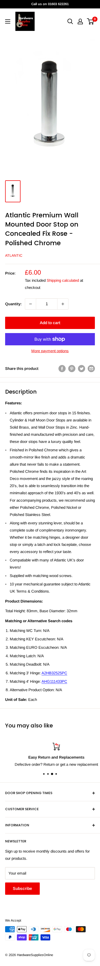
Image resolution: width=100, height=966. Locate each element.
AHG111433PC (54, 681)
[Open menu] (7, 21)
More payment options (50, 351)
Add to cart (50, 323)
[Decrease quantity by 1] (30, 304)
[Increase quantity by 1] (62, 304)
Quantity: (13, 304)
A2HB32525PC (54, 673)
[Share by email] (91, 368)
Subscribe (22, 888)
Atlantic (13, 255)
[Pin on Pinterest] (71, 368)
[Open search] (70, 21)
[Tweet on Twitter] (81, 368)
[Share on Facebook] (62, 368)
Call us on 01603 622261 (50, 4)
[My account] (80, 21)
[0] (90, 21)
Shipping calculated (63, 280)
